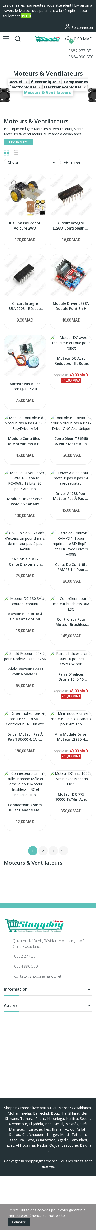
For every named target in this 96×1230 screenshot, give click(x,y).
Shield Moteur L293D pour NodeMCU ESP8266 (25, 671)
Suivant (61, 850)
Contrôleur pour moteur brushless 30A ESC (71, 622)
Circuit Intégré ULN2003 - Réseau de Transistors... (25, 306)
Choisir (32, 162)
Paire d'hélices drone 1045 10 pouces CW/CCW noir (71, 677)
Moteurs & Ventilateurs (33, 863)
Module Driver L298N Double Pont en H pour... (71, 306)
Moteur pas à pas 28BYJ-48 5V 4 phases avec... (24, 386)
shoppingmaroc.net (41, 1161)
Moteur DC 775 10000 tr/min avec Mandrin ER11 (71, 797)
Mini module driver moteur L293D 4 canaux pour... (71, 737)
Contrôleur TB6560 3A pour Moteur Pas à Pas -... (71, 441)
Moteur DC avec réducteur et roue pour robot (71, 361)
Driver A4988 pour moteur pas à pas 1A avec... (71, 496)
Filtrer (75, 162)
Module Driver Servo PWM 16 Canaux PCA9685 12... (25, 501)
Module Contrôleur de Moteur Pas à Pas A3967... (25, 441)
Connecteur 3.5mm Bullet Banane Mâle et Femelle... (25, 807)
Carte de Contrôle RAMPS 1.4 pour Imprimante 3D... (71, 567)
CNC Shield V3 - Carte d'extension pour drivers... (25, 562)
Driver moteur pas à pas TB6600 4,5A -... (25, 737)
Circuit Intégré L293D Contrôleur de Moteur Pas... (71, 226)
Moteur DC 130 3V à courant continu (24, 616)
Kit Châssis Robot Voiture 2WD (25, 226)
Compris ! (19, 1222)
